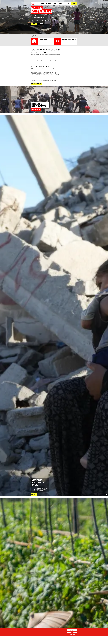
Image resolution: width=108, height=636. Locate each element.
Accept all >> (72, 630)
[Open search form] (68, 3)
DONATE (74, 3)
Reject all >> (72, 632)
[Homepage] (34, 3)
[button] (106, 32)
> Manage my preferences (72, 634)
